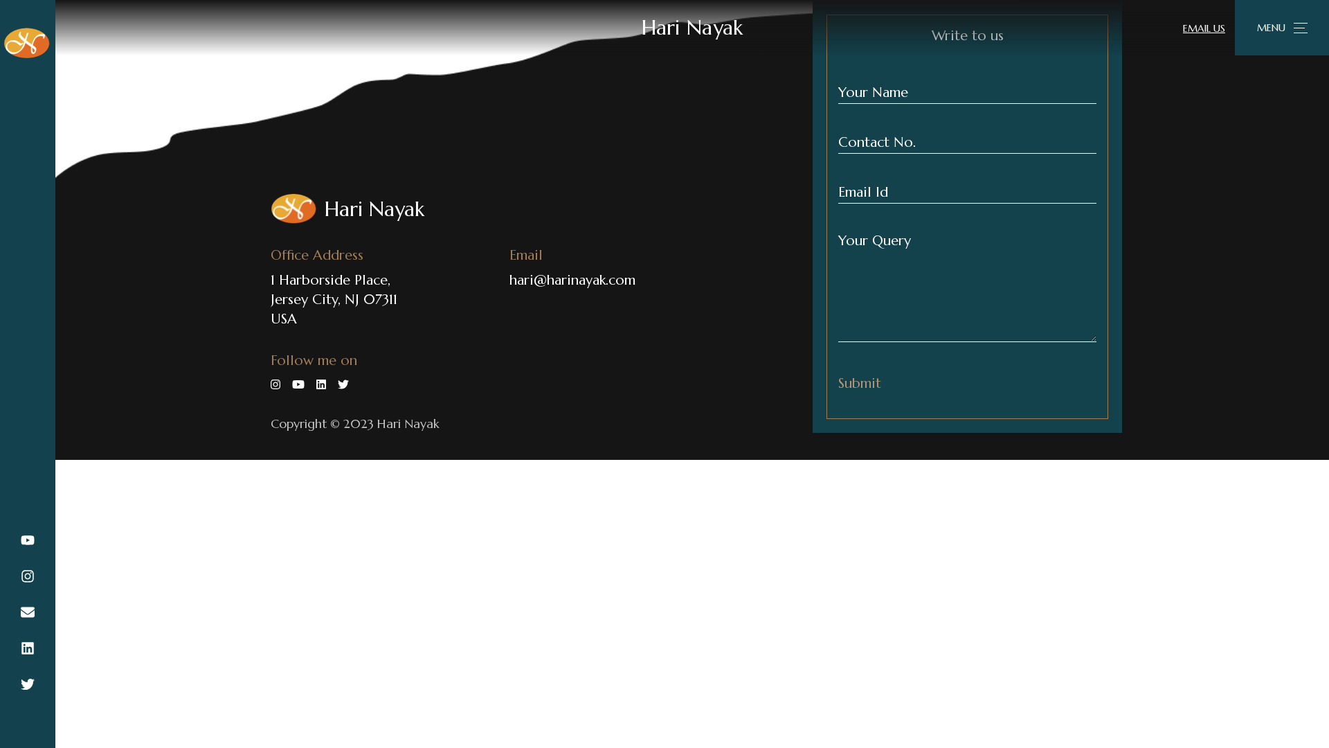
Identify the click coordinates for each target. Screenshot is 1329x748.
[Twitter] (27, 685)
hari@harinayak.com (572, 280)
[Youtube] (27, 541)
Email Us (1204, 28)
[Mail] (27, 613)
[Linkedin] (27, 649)
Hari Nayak (692, 27)
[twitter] (347, 384)
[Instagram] (27, 577)
